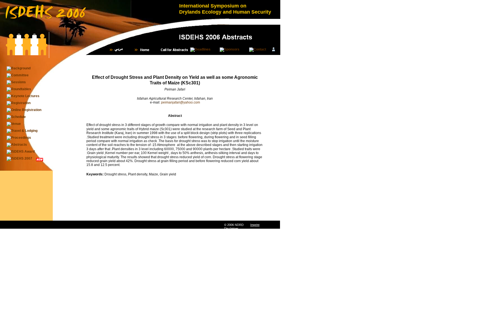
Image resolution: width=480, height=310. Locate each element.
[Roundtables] (19, 89)
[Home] (144, 49)
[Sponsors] (229, 49)
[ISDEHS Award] (21, 152)
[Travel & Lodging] (22, 131)
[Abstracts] (17, 145)
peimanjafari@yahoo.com (180, 102)
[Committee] (18, 75)
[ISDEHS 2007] (19, 159)
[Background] (19, 68)
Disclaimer (231, 228)
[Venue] (14, 124)
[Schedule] (16, 117)
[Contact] (257, 49)
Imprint (254, 224)
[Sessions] (16, 82)
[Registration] (19, 103)
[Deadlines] (200, 49)
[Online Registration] (24, 110)
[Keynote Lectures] (23, 96)
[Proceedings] (19, 138)
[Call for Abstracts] (174, 49)
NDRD (239, 224)
